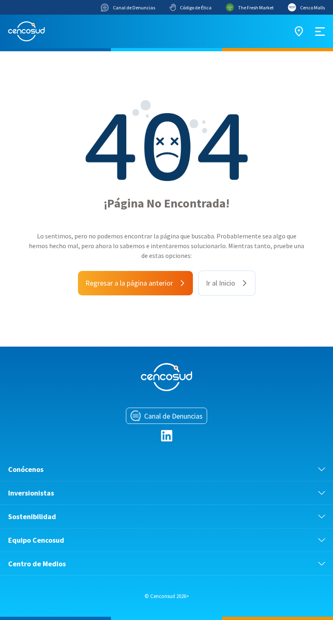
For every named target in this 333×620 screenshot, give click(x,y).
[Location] (299, 31)
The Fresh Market (256, 7)
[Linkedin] (167, 435)
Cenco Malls (312, 7)
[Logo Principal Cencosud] (26, 31)
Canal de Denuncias (134, 7)
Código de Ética (196, 7)
